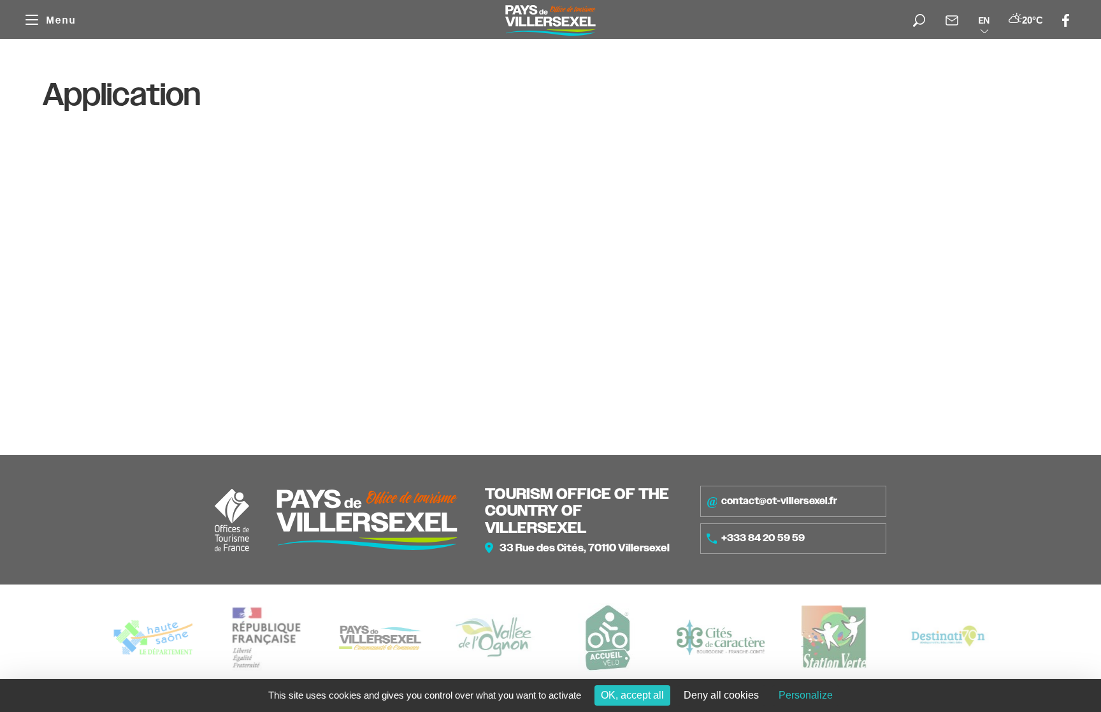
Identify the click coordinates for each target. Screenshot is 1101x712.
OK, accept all (632, 695)
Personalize (806, 695)
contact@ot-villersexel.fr (779, 501)
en (984, 20)
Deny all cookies (721, 695)
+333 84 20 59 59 (763, 538)
